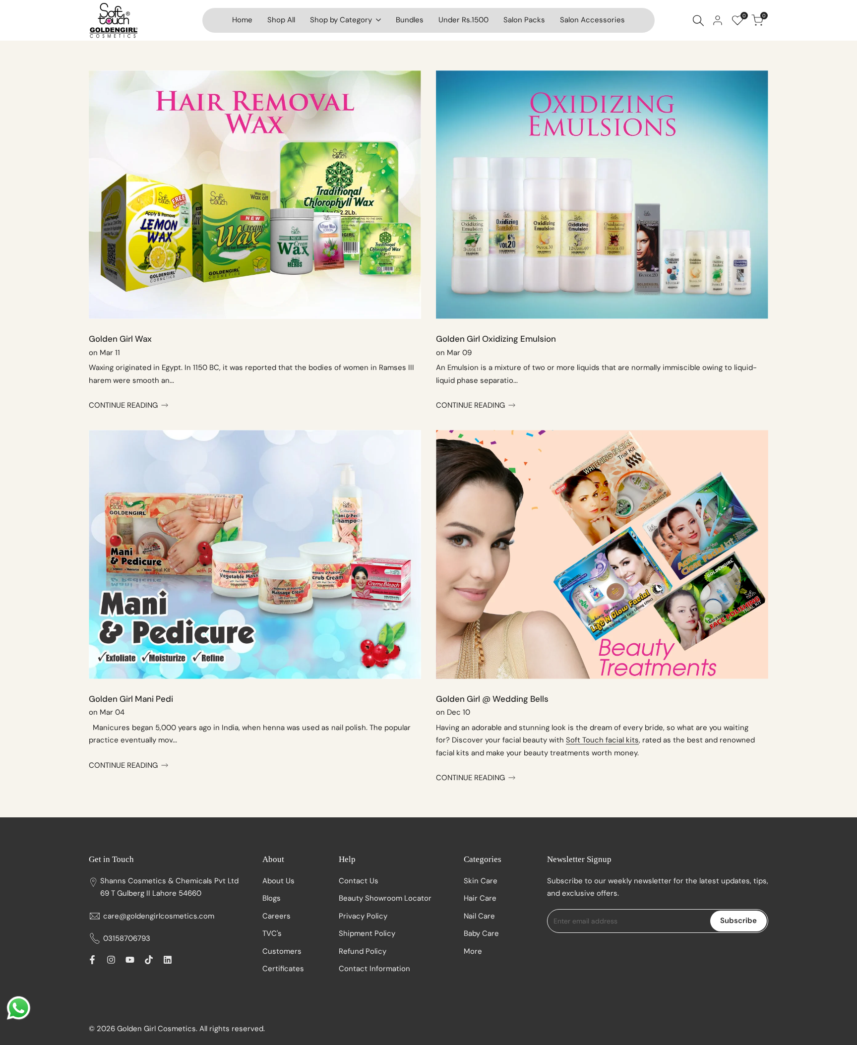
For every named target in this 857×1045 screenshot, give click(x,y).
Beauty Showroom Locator (385, 898)
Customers (282, 951)
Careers (276, 916)
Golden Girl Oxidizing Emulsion (496, 338)
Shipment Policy (367, 933)
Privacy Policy (363, 916)
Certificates (283, 969)
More (473, 951)
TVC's (272, 933)
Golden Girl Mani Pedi (131, 698)
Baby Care (481, 933)
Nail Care (479, 916)
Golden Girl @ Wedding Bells (492, 698)
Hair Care (480, 898)
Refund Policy (362, 951)
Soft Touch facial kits (602, 740)
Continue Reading (123, 405)
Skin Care (480, 881)
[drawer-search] (698, 20)
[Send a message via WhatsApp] (18, 1008)
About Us (278, 881)
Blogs (271, 898)
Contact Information (374, 969)
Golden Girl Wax (120, 338)
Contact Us (358, 881)
